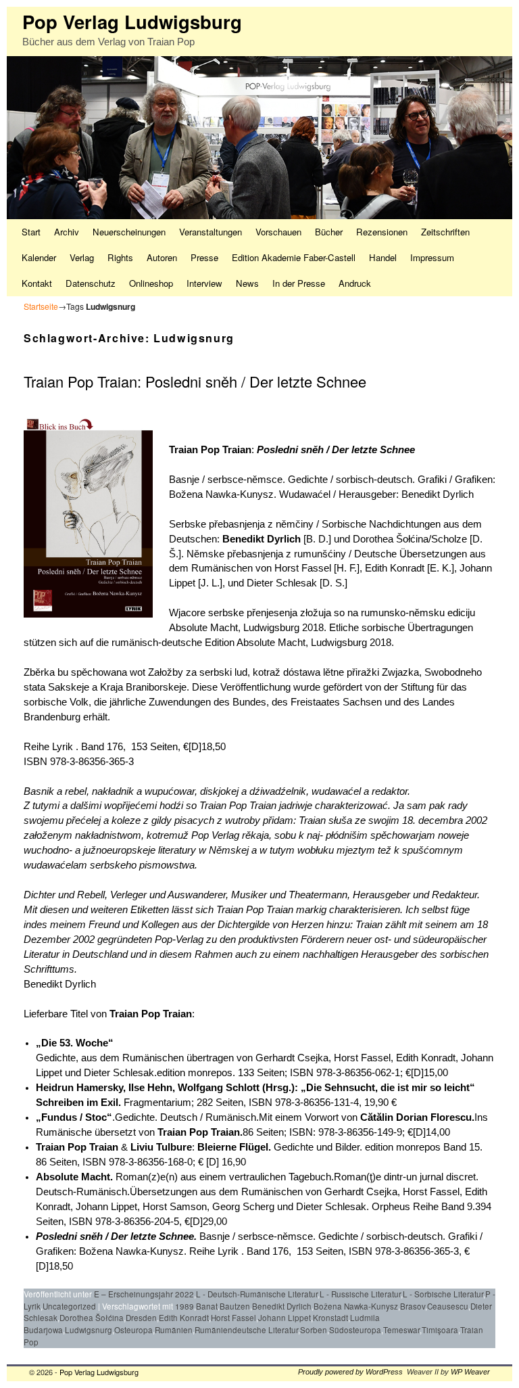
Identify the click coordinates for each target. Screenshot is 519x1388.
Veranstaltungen (210, 231)
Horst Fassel (233, 1317)
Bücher (329, 231)
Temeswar (401, 1329)
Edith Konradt (184, 1317)
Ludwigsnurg (88, 1329)
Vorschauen (278, 231)
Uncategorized (69, 1306)
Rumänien (174, 1329)
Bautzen (235, 1306)
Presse (204, 257)
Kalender (39, 257)
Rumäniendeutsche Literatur (246, 1329)
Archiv (66, 231)
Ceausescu (447, 1306)
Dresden (141, 1317)
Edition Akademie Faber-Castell (293, 257)
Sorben (313, 1329)
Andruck (355, 283)
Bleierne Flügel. (235, 1147)
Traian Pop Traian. (200, 1132)
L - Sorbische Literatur (443, 1294)
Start (31, 231)
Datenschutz (91, 283)
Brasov (412, 1306)
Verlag (82, 257)
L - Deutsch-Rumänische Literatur (257, 1294)
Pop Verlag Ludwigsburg (132, 21)
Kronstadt (330, 1317)
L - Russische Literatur (360, 1294)
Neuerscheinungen (129, 231)
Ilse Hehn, (151, 1087)
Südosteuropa (355, 1329)
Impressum (432, 257)
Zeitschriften (445, 231)
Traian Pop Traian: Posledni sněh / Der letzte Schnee (195, 381)
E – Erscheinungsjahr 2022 (144, 1294)
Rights (120, 257)
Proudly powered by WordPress (350, 1372)
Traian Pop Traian (210, 449)
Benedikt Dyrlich (261, 539)
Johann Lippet (284, 1317)
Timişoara (440, 1329)
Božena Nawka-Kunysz (356, 1306)
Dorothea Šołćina (91, 1317)
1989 (184, 1306)
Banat (207, 1306)
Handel (383, 257)
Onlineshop (151, 283)
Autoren (162, 257)
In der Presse (298, 283)
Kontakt (37, 283)
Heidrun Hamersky (79, 1087)
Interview (204, 283)
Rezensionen (381, 231)
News (247, 283)
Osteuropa (133, 1329)
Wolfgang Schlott (219, 1087)
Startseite (41, 306)
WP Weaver (470, 1372)
